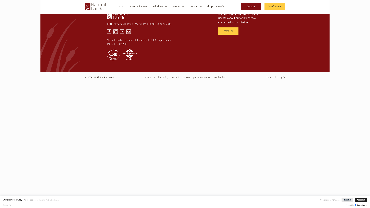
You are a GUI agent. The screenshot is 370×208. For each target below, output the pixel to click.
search (220, 6)
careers (186, 77)
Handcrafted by (274, 77)
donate (251, 6)
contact (175, 77)
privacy (147, 77)
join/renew (274, 6)
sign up (228, 31)
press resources (201, 77)
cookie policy (161, 77)
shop (210, 6)
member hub (219, 77)
